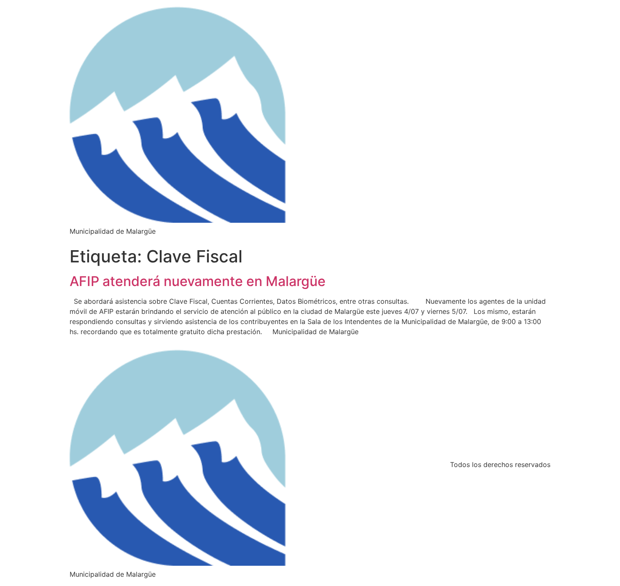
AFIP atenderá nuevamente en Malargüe (198, 281)
